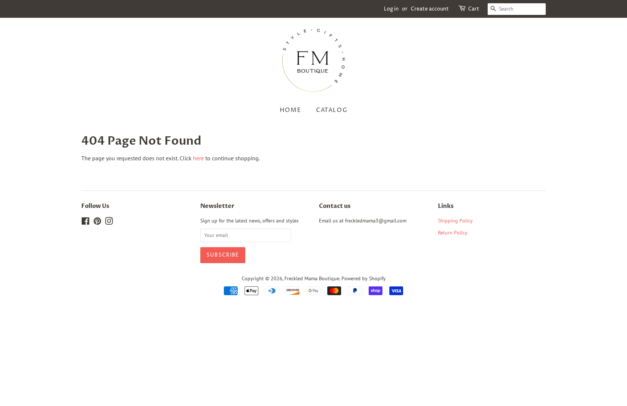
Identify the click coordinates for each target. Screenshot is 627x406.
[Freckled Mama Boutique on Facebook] (85, 222)
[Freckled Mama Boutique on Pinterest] (97, 222)
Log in (391, 8)
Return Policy (453, 232)
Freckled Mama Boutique (311, 278)
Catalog (331, 110)
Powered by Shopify (363, 278)
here (198, 158)
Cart (473, 8)
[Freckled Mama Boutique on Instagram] (109, 222)
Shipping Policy (455, 220)
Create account (430, 8)
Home (290, 110)
